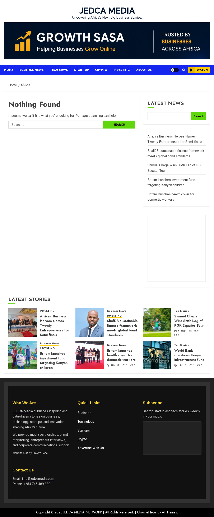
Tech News (59, 70)
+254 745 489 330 (36, 484)
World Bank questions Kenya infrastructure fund (189, 355)
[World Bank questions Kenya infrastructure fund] (157, 355)
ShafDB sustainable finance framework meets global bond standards (122, 327)
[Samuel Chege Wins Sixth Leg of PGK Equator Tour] (157, 322)
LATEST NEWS (166, 103)
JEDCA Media (23, 411)
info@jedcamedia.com (38, 479)
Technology (86, 422)
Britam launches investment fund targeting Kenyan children (54, 360)
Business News (31, 70)
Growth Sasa (40, 453)
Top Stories (181, 311)
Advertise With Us (91, 448)
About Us (144, 70)
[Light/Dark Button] (175, 70)
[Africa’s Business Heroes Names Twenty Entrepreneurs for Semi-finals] (22, 322)
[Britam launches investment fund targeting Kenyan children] (22, 355)
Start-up (81, 70)
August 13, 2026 (189, 331)
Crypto (101, 70)
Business (84, 413)
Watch (202, 70)
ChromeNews (147, 512)
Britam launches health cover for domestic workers (121, 355)
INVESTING (47, 311)
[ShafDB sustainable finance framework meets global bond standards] (89, 322)
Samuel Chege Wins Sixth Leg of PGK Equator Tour (189, 321)
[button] (183, 70)
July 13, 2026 (186, 365)
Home (8, 70)
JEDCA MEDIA (107, 10)
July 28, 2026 (119, 365)
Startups (84, 430)
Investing (121, 70)
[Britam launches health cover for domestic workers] (89, 355)
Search (199, 116)
